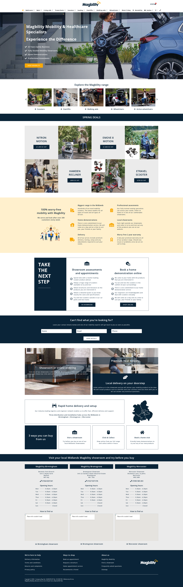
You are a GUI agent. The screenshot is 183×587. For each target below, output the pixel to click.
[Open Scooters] (75, 10)
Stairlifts (66, 109)
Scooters (40, 109)
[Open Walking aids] (107, 10)
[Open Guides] (152, 10)
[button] (26, 99)
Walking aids (92, 109)
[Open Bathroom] (34, 10)
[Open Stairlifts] (94, 10)
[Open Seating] (84, 10)
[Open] (157, 10)
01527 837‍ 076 (92, 481)
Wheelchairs (118, 109)
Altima (72, 579)
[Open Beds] (41, 10)
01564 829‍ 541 (47, 481)
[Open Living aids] (52, 10)
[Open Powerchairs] (65, 10)
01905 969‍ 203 (137, 481)
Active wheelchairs (144, 109)
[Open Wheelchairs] (119, 10)
